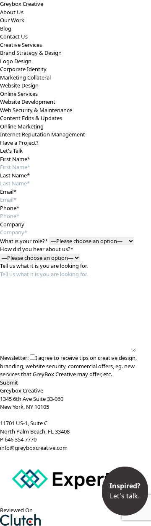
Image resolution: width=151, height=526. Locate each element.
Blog (5, 28)
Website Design (19, 85)
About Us (11, 12)
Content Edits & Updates (31, 118)
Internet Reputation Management (42, 134)
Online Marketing (22, 126)
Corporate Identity (23, 69)
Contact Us (14, 36)
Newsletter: (14, 358)
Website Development (27, 101)
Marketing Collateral (25, 77)
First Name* (15, 159)
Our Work (12, 20)
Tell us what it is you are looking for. (44, 265)
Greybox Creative (21, 4)
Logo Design (15, 61)
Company (12, 224)
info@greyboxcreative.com (34, 448)
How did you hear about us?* (36, 249)
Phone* (9, 208)
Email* (8, 191)
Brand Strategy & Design (31, 52)
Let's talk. (125, 490)
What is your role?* (24, 241)
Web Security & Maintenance (36, 110)
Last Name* (15, 175)
